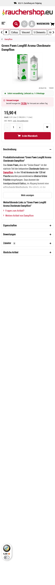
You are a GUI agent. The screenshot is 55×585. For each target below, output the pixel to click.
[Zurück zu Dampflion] (3, 39)
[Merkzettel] (24, 23)
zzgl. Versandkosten (20, 120)
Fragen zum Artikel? (14, 210)
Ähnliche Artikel (10, 252)
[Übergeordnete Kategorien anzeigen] (6, 32)
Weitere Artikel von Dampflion (19, 215)
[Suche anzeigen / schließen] (16, 23)
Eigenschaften (10, 225)
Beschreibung (9, 149)
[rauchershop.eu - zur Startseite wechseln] (27, 15)
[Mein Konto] (31, 23)
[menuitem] (3, 23)
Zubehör (9, 243)
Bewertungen (9, 234)
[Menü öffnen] (3, 23)
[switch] (6, 557)
